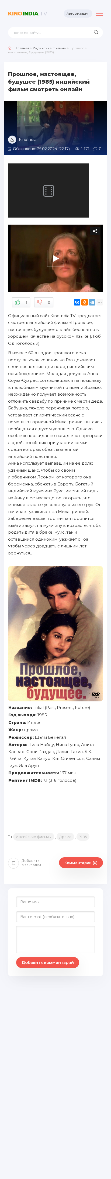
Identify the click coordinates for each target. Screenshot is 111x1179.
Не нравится (49, 302)
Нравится (26, 302)
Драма (65, 837)
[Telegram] (92, 302)
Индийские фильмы (33, 837)
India (27, 13)
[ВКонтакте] (77, 302)
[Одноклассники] (84, 302)
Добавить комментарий (48, 962)
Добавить (31, 862)
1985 (83, 837)
